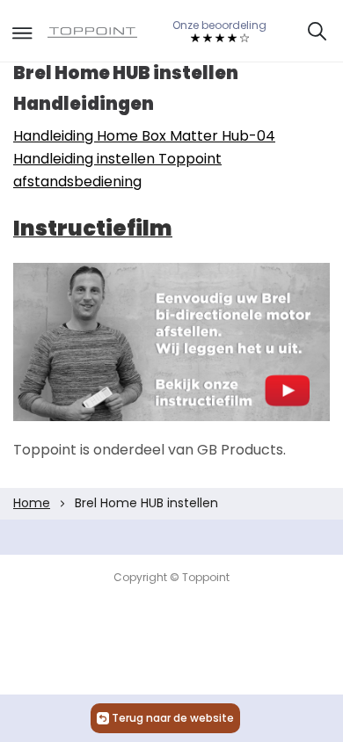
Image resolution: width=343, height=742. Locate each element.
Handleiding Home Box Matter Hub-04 (144, 136)
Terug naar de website (173, 717)
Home (31, 503)
